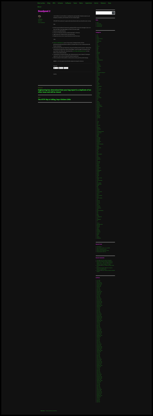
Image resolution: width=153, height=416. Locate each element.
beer (97, 51)
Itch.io (96, 3)
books (98, 57)
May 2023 (98, 310)
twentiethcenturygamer (101, 267)
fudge (98, 101)
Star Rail (98, 200)
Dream (98, 80)
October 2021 (99, 334)
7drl (97, 34)
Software (68, 3)
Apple (98, 42)
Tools (75, 3)
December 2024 (99, 291)
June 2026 (98, 280)
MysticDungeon (99, 154)
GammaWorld (99, 105)
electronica (99, 90)
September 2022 (99, 320)
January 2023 (99, 315)
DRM (97, 81)
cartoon (98, 58)
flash (97, 98)
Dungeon (98, 83)
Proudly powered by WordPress (51, 410)
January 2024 (99, 300)
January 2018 (99, 390)
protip (98, 172)
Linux (98, 130)
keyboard (98, 127)
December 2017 (99, 391)
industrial (98, 117)
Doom (98, 77)
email (98, 91)
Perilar (98, 166)
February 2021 (99, 344)
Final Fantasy (99, 97)
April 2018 (98, 386)
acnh (97, 36)
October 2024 (99, 292)
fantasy (98, 95)
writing (98, 233)
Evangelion (99, 92)
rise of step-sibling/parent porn (79, 51)
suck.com (98, 205)
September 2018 (99, 380)
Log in (98, 22)
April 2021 (98, 341)
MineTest (98, 140)
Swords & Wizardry (100, 210)
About (39, 7)
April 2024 (98, 296)
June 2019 (98, 369)
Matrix (98, 135)
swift (97, 209)
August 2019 (99, 366)
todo (97, 211)
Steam (98, 204)
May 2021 (98, 340)
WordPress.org (99, 26)
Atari (97, 44)
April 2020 (98, 356)
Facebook (98, 93)
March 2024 (99, 297)
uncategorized (99, 216)
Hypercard (98, 115)
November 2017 (99, 393)
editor (98, 87)
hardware (98, 111)
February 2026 (99, 282)
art (97, 43)
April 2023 (98, 311)
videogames (99, 219)
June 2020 (98, 354)
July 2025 (98, 287)
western (98, 229)
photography (99, 170)
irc (97, 120)
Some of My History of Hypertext (105, 260)
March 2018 (99, 388)
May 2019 (98, 370)
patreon (98, 165)
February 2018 (99, 389)
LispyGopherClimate (100, 131)
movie (39, 22)
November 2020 (99, 347)
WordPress (98, 231)
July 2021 (98, 337)
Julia (97, 126)
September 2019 (99, 365)
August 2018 (99, 381)
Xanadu (98, 236)
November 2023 (99, 302)
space (98, 196)
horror (98, 112)
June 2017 (98, 399)
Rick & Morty (99, 182)
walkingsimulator (100, 224)
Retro (81, 3)
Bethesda (98, 52)
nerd (97, 155)
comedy (98, 63)
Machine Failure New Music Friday (103, 250)
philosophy (99, 167)
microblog (98, 137)
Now (109, 3)
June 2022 (98, 324)
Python (98, 174)
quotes (98, 175)
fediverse (98, 96)
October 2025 (99, 285)
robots (98, 185)
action (98, 37)
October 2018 (99, 379)
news (97, 156)
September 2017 (99, 395)
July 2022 (98, 322)
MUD (97, 150)
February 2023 (99, 314)
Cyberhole (88, 3)
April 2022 (98, 326)
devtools (98, 73)
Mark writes (41, 3)
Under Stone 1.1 (99, 246)
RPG (54, 3)
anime (98, 39)
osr (97, 160)
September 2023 (99, 305)
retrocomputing (99, 180)
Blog (48, 3)
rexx (97, 181)
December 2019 (99, 361)
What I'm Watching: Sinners (101, 249)
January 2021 (99, 345)
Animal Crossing (99, 38)
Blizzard (98, 53)
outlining (98, 161)
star (97, 199)
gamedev (98, 103)
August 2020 (99, 351)
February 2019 (99, 374)
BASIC (98, 48)
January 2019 (99, 375)
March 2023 (99, 312)
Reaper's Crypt (99, 177)
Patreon (103, 3)
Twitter (98, 215)
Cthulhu (98, 67)
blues (98, 56)
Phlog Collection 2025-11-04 (101, 251)
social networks (99, 195)
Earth (98, 85)
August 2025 (99, 286)
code (97, 61)
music (98, 151)
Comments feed (99, 25)
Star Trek (98, 201)
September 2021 (99, 335)
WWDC (98, 234)
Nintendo (98, 157)
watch (98, 228)
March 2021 (99, 342)
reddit (98, 179)
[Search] (113, 13)
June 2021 (98, 339)
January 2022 (99, 330)
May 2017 (98, 400)
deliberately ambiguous (101, 72)
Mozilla (98, 146)
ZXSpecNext (99, 238)
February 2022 (99, 329)
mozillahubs (99, 147)
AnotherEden (99, 41)
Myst (97, 152)
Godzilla (98, 107)
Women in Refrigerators (58, 42)
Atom (97, 47)
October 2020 (99, 349)
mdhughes (40, 19)
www (97, 235)
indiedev (98, 116)
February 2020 (99, 359)
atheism (98, 46)
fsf (97, 100)
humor (98, 113)
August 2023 (99, 306)
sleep (98, 194)
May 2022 (98, 325)
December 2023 (99, 301)
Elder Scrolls (99, 88)
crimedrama (99, 66)
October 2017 (99, 394)
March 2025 (99, 290)
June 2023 (98, 309)
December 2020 (99, 346)
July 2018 (98, 383)
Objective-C (99, 159)
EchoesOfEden (99, 86)
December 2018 (99, 376)
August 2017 (99, 396)
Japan (98, 122)
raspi (97, 176)
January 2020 (99, 360)
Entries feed (99, 23)
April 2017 (98, 401)
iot (97, 118)
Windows (98, 230)
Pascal (98, 164)
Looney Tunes (99, 132)
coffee (98, 62)
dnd (97, 76)
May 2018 (98, 385)
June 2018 (98, 384)
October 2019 (99, 364)
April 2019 (98, 371)
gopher (98, 110)
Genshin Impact (99, 106)
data (97, 71)
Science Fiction (99, 191)
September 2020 (99, 350)
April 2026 (98, 281)
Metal (98, 136)
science (98, 190)
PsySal (98, 260)
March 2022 (99, 327)
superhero (43, 22)
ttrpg (97, 214)
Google (98, 108)
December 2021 (99, 331)
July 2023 (98, 307)
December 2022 (99, 316)
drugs (98, 82)
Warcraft (98, 225)
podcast (98, 171)
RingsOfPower (99, 184)
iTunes (98, 121)
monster (98, 142)
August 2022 (99, 321)
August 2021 (99, 336)
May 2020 (98, 355)
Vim (97, 220)
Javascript (98, 125)
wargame (98, 226)
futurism (98, 102)
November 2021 (99, 332)
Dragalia (98, 78)
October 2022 (99, 319)
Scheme (60, 3)
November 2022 (99, 317)
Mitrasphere (99, 141)
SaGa (97, 187)
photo (98, 169)
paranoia (98, 162)
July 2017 (98, 398)
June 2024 (98, 295)
